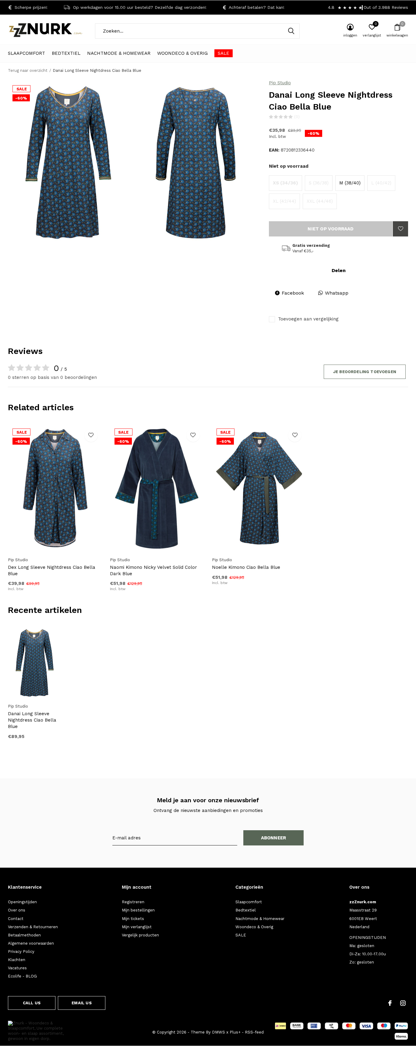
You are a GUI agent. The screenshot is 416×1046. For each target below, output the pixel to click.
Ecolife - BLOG (22, 976)
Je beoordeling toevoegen (364, 371)
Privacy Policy (21, 951)
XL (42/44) (284, 201)
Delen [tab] (339, 270)
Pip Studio (280, 83)
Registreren (133, 902)
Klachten (16, 959)
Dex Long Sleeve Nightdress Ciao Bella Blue (51, 570)
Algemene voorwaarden (31, 943)
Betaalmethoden (24, 935)
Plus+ (235, 1032)
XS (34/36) (285, 183)
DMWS (218, 1032)
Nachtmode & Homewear (118, 53)
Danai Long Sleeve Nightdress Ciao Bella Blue (32, 720)
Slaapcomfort (26, 53)
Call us (32, 1003)
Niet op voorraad (331, 229)
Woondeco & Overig (182, 53)
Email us (81, 1003)
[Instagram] (403, 1003)
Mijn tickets (133, 918)
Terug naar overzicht (28, 70)
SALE (223, 53)
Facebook (293, 293)
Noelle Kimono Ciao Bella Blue (246, 567)
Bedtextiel (66, 53)
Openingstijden (22, 902)
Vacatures (17, 968)
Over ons (16, 910)
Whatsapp (336, 293)
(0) (297, 116)
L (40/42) (381, 183)
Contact (15, 918)
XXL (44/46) (320, 201)
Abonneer (273, 838)
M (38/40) (350, 183)
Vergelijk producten (140, 935)
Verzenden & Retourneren (33, 927)
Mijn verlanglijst (137, 927)
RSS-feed (254, 1032)
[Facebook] (390, 1003)
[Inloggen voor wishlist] (400, 228)
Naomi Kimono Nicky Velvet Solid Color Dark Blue (153, 570)
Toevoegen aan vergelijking (308, 319)
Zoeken (291, 31)
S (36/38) (319, 183)
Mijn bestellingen (138, 910)
